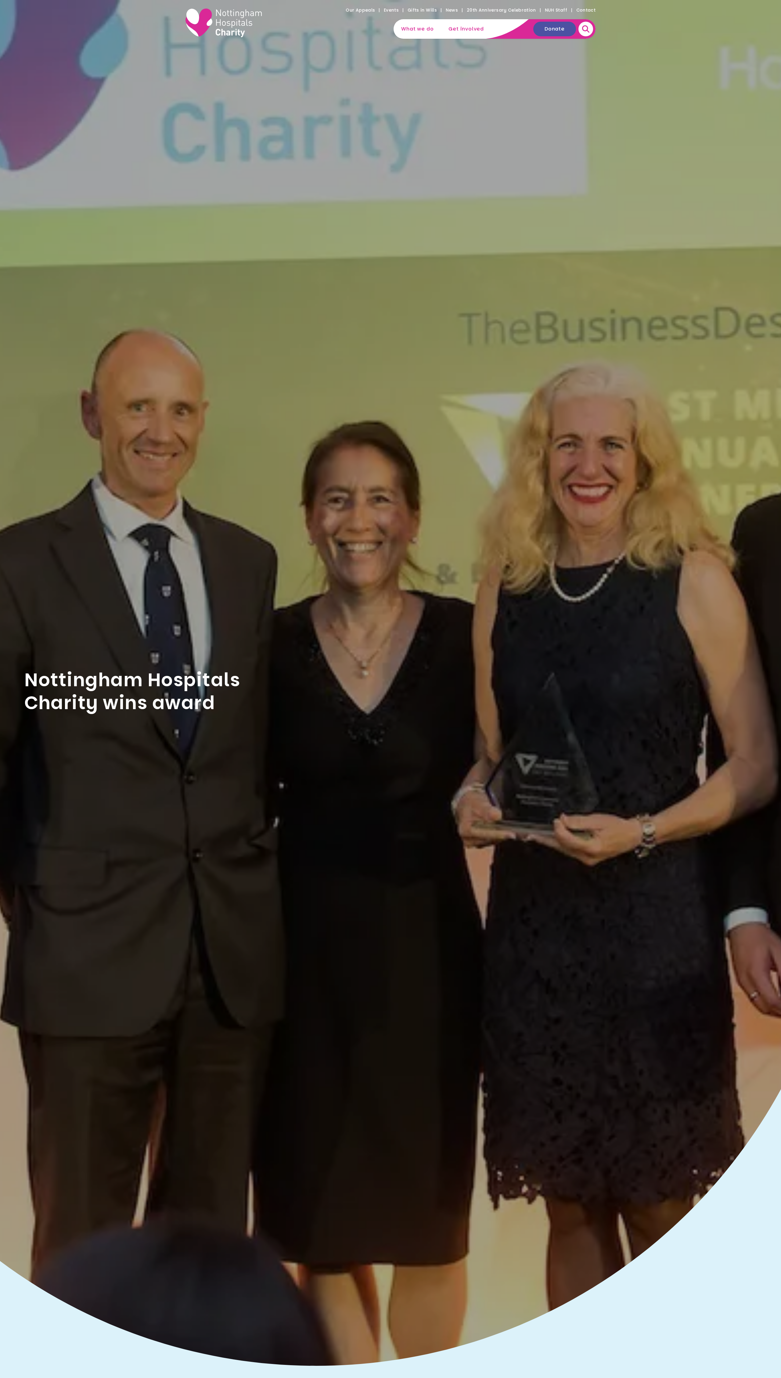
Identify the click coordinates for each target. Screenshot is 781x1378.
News (452, 10)
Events (391, 10)
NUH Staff (556, 10)
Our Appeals (360, 10)
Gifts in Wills (422, 10)
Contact (586, 10)
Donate (555, 28)
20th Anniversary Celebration (501, 10)
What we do (417, 28)
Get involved (466, 28)
